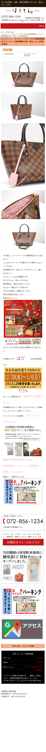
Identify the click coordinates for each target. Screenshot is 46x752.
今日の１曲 (9, 32)
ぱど (21, 358)
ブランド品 (7, 50)
